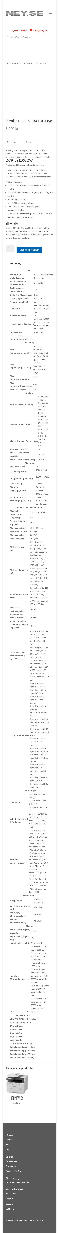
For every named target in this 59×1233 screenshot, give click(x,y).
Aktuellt (9, 1144)
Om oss (9, 1139)
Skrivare (21, 63)
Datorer (14, 63)
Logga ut (9, 1204)
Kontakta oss (11, 1161)
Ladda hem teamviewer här (18, 1182)
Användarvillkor (36, 1220)
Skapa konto (11, 1193)
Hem (7, 63)
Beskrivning (15, 263)
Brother (29, 142)
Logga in (9, 1199)
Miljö (8, 1150)
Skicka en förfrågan (14, 1171)
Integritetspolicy (21, 1220)
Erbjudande (11, 1166)
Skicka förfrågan (29, 249)
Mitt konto (10, 1209)
